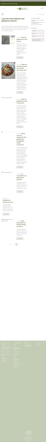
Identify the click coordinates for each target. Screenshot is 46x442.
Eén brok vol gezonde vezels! (36, 24)
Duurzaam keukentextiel (5, 351)
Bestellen (15, 350)
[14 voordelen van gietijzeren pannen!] (8, 179)
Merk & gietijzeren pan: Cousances (22, 101)
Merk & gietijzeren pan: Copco (22, 39)
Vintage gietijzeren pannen (6, 347)
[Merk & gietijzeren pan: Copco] (8, 40)
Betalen (14, 356)
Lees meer (20, 57)
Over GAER (15, 361)
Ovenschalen (3, 360)
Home (38, 14)
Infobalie (14, 344)
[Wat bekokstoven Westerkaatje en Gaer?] (8, 226)
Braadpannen (3, 357)
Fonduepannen (4, 361)
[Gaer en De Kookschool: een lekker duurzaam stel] (8, 70)
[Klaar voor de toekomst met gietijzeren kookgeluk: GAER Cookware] (8, 139)
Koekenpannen (4, 358)
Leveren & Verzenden (17, 351)
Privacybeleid (15, 364)
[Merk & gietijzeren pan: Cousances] (8, 102)
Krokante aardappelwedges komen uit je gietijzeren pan (37, 23)
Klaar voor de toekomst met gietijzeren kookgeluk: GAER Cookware (21, 139)
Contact (14, 367)
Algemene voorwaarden (17, 363)
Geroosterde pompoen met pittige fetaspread (37, 20)
